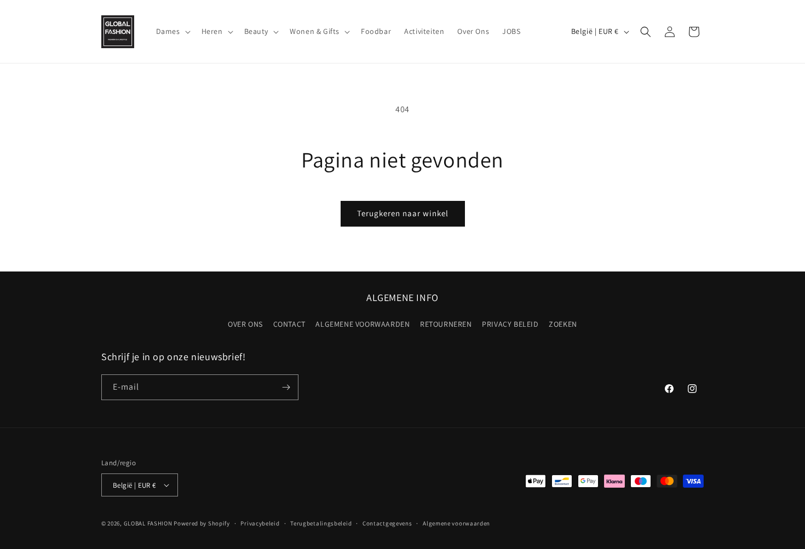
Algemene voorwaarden (456, 523)
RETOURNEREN (446, 324)
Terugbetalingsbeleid (321, 523)
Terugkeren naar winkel (403, 213)
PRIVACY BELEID (510, 324)
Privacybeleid (259, 523)
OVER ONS (245, 324)
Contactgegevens (387, 523)
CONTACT (289, 324)
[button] (172, 31)
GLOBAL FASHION (148, 523)
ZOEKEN (563, 324)
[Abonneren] (286, 387)
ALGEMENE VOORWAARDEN (362, 324)
